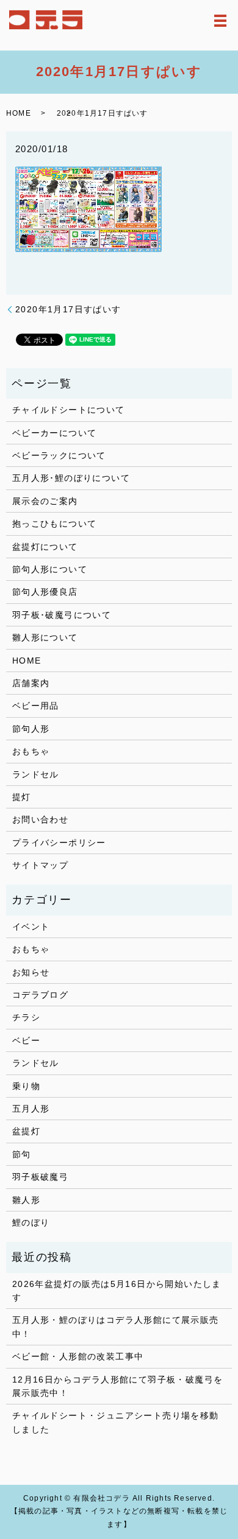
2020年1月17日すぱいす (68, 309)
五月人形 (31, 1108)
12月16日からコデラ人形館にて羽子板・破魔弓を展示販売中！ (117, 1386)
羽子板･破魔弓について (61, 615)
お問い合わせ (40, 819)
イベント (31, 926)
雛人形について (45, 637)
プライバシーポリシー (59, 842)
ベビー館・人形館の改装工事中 (78, 1356)
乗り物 (26, 1086)
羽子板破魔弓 (40, 1177)
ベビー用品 (35, 705)
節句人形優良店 (45, 592)
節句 (21, 1154)
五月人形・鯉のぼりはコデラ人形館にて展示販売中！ (115, 1326)
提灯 (21, 797)
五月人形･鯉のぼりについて (71, 478)
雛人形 (26, 1200)
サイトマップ (40, 865)
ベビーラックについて (59, 455)
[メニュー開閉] (220, 21)
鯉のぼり (31, 1222)
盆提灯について (45, 547)
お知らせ (31, 972)
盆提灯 (26, 1131)
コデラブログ (40, 995)
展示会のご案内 (45, 501)
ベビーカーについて (54, 433)
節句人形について (49, 569)
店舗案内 (31, 683)
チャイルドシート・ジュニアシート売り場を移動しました (115, 1422)
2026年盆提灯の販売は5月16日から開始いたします (117, 1290)
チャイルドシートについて (68, 410)
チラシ (26, 1017)
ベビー (26, 1040)
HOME (18, 113)
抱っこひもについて (54, 523)
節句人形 (31, 729)
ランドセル (35, 774)
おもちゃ (31, 751)
